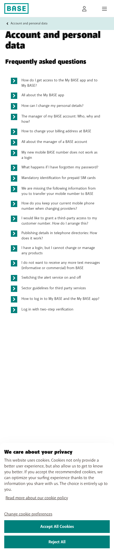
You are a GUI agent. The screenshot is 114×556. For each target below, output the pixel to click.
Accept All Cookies (57, 526)
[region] (57, 499)
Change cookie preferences (28, 514)
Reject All (57, 542)
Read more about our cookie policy (37, 498)
